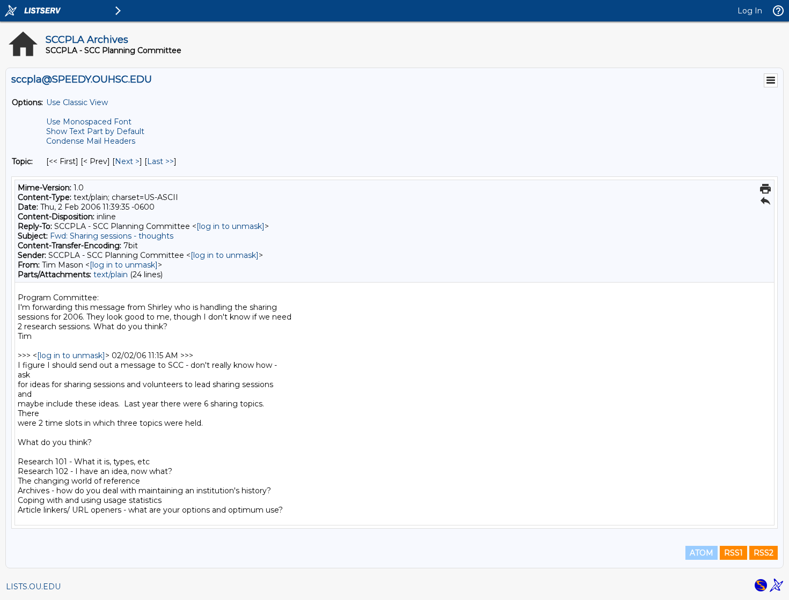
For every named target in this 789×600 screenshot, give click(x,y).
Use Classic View (77, 102)
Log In (749, 11)
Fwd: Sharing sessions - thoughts (111, 236)
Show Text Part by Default (95, 131)
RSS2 (763, 553)
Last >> (160, 161)
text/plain (110, 274)
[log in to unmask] (230, 226)
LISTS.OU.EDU (33, 586)
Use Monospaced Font (89, 122)
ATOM (701, 553)
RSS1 (733, 553)
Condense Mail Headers (90, 141)
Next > (127, 161)
